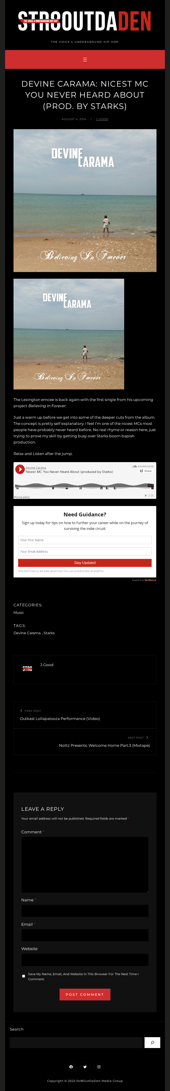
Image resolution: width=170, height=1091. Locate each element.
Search (17, 1029)
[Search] (152, 1042)
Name (28, 900)
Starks (49, 633)
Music (19, 613)
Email (28, 924)
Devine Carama (27, 633)
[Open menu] (85, 59)
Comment (32, 832)
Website (29, 948)
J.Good (102, 119)
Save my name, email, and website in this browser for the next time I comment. (83, 976)
